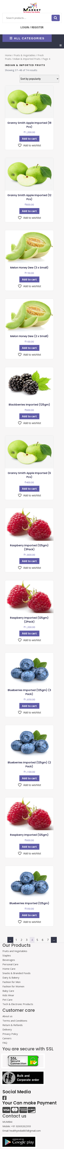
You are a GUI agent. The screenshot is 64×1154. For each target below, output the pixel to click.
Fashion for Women (13, 986)
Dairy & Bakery (10, 977)
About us (7, 1016)
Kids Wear (8, 995)
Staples (6, 955)
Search (56, 18)
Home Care (8, 968)
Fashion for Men (11, 982)
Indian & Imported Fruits (26, 58)
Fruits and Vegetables (14, 951)
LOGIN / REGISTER (32, 27)
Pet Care (7, 999)
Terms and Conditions (14, 1020)
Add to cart (29, 138)
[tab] (61, 45)
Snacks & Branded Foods (16, 973)
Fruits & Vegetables (24, 55)
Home (8, 55)
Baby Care (8, 990)
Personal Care (10, 964)
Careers (6, 1038)
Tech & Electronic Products (17, 1004)
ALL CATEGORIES (29, 38)
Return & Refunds (12, 1025)
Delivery (7, 1029)
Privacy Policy (10, 1033)
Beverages (8, 959)
